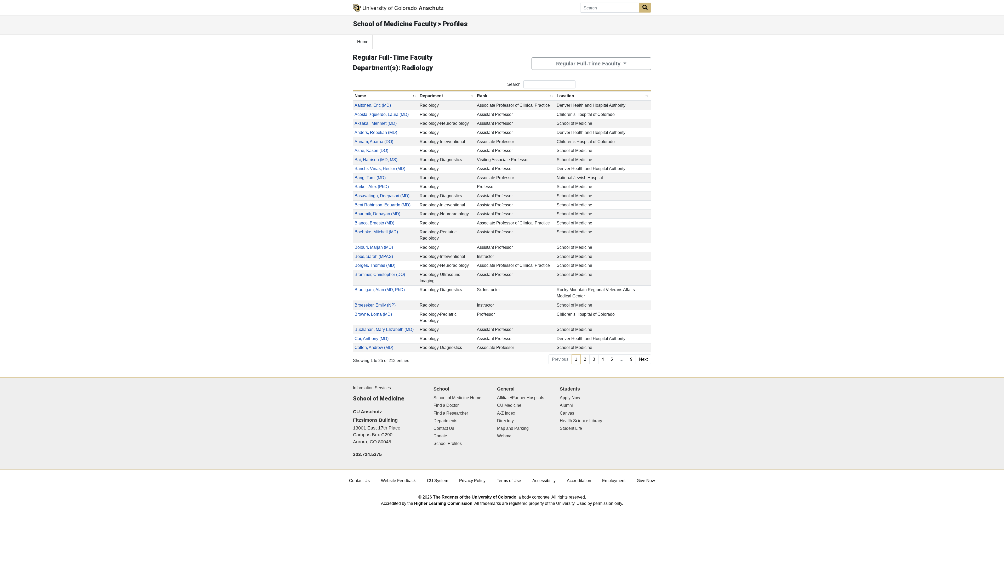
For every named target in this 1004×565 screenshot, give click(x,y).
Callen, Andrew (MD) (374, 347)
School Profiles (447, 443)
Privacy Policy (472, 480)
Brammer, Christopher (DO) (380, 274)
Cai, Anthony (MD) (372, 338)
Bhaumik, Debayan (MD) (377, 214)
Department (431, 96)
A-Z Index (506, 413)
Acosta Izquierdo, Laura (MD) (382, 114)
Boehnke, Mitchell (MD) (376, 232)
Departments (445, 421)
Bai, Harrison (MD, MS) (376, 159)
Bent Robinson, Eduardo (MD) (382, 205)
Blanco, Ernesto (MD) (374, 223)
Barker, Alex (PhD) (372, 186)
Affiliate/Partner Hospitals (520, 398)
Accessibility (544, 480)
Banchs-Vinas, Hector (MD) (380, 168)
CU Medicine (509, 405)
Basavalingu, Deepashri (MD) (382, 196)
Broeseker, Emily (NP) (375, 305)
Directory (505, 421)
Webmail (505, 436)
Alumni (566, 405)
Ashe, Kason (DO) (371, 150)
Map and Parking (513, 428)
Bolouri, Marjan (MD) (374, 247)
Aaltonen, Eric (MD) (373, 105)
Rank (482, 96)
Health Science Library (581, 421)
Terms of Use (509, 480)
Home (362, 41)
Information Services (372, 388)
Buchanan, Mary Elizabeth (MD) (384, 329)
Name (360, 96)
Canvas (567, 413)
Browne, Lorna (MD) (373, 314)
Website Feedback (398, 480)
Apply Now (570, 398)
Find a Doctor (446, 405)
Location (565, 96)
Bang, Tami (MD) (370, 178)
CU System (437, 480)
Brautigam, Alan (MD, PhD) (380, 289)
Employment (613, 480)
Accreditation (579, 480)
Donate (440, 436)
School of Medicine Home (457, 398)
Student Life (571, 428)
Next (643, 359)
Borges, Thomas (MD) (375, 265)
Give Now (646, 480)
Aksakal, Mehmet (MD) (376, 123)
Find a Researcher (450, 413)
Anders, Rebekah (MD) (376, 132)
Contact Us (443, 428)
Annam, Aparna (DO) (374, 141)
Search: (514, 84)
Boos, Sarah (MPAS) (374, 256)
